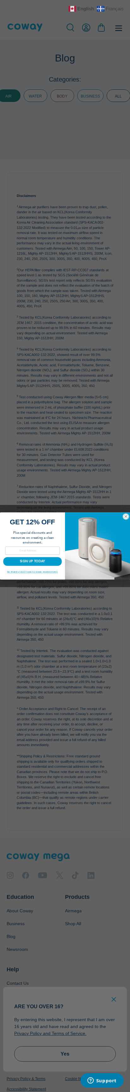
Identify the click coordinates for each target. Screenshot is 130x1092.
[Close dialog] (126, 516)
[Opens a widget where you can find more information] (102, 1081)
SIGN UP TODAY (32, 561)
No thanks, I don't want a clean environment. (32, 572)
